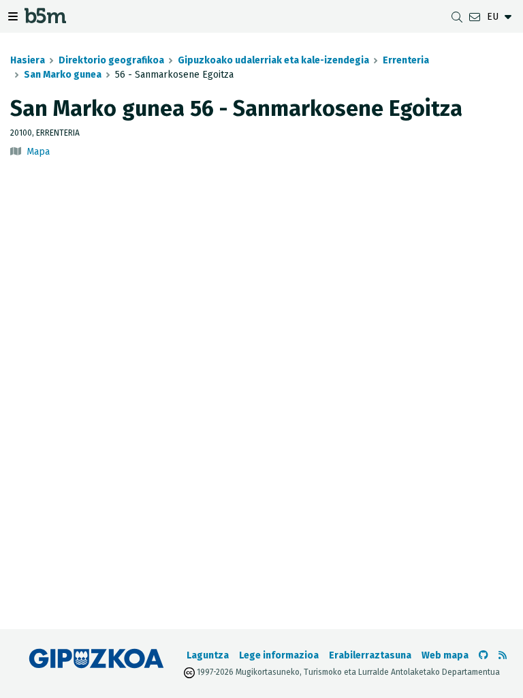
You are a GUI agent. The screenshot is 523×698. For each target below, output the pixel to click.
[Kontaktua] (474, 16)
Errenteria (406, 60)
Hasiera (27, 60)
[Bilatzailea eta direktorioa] (456, 16)
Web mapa (445, 655)
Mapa (38, 151)
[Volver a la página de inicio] (45, 18)
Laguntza (208, 655)
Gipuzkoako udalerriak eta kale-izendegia (273, 60)
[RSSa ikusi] (502, 655)
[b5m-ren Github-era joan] (483, 655)
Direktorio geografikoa (111, 60)
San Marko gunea (62, 74)
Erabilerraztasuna (370, 655)
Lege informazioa (279, 655)
